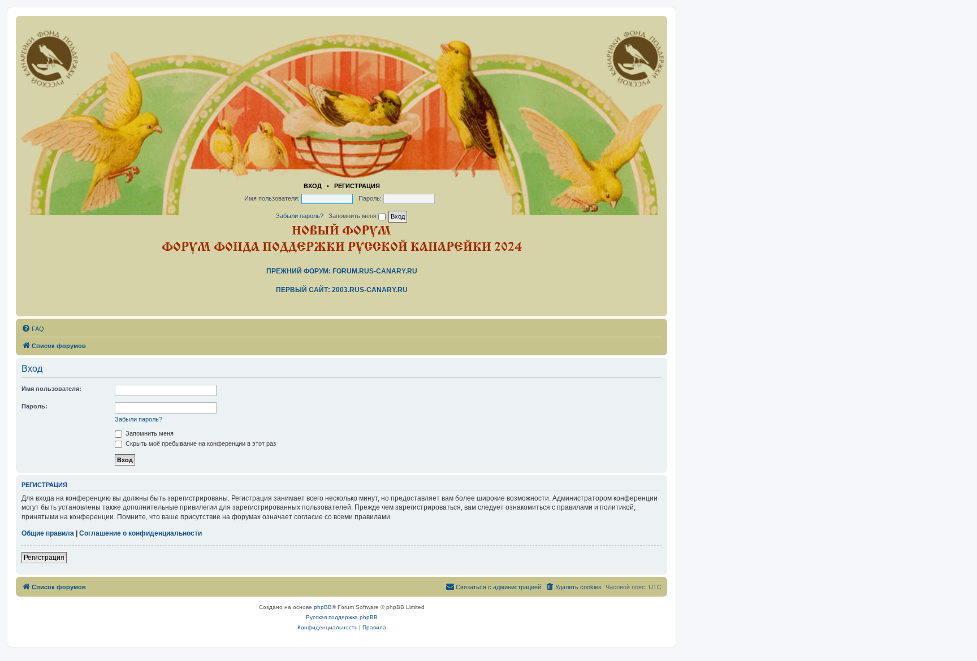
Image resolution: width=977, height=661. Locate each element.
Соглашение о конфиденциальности (140, 533)
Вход (313, 185)
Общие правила (47, 533)
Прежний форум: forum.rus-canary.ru (341, 271)
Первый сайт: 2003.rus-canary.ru (342, 289)
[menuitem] (32, 329)
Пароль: (34, 406)
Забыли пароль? (299, 215)
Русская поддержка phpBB (342, 617)
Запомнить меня (353, 215)
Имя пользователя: (51, 388)
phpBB (323, 607)
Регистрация (357, 185)
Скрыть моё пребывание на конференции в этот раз (200, 443)
